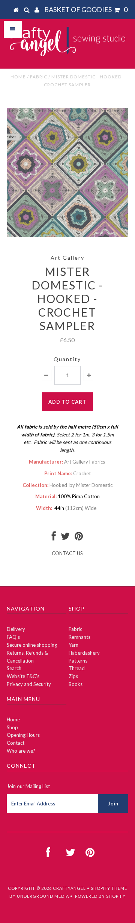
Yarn (73, 645)
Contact (15, 743)
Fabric (38, 77)
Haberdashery (84, 653)
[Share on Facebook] (54, 538)
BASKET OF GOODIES (86, 9)
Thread (77, 668)
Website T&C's (23, 676)
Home (18, 77)
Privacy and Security (29, 684)
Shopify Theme (109, 888)
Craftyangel (69, 888)
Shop (12, 727)
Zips (73, 676)
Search (14, 668)
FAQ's (13, 637)
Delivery (16, 629)
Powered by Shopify (100, 896)
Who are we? (21, 751)
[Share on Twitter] (65, 538)
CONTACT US (67, 553)
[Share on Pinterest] (79, 538)
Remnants (79, 637)
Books (75, 684)
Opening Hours (23, 735)
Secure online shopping (32, 645)
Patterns (78, 661)
